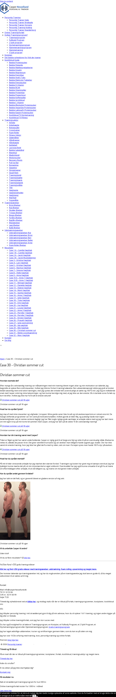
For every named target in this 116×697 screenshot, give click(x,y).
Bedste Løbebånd (16, 150)
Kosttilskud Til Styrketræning (21, 115)
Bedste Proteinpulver (18, 62)
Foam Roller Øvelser (17, 245)
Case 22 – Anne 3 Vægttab (20, 310)
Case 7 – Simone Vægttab (20, 270)
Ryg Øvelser (14, 207)
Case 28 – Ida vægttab (18, 325)
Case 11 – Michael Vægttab (20, 283)
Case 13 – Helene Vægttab (20, 288)
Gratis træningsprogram (59, 627)
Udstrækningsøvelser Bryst (20, 235)
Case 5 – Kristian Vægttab (20, 265)
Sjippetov (13, 167)
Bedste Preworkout (17, 95)
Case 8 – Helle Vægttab (19, 273)
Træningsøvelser (12, 202)
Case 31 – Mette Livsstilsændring (23, 333)
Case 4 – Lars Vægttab (18, 263)
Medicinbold (14, 155)
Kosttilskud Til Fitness (18, 117)
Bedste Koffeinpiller (17, 97)
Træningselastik (16, 182)
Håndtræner (14, 140)
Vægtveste (13, 190)
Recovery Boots (15, 160)
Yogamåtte (13, 200)
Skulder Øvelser (15, 210)
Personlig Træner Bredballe (21, 22)
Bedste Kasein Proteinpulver (21, 112)
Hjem (2, 359)
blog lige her (13, 640)
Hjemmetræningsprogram (20, 47)
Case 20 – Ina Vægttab (18, 305)
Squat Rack (13, 172)
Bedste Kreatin (15, 70)
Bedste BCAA (14, 87)
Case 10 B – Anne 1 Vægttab (21, 280)
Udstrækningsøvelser (14, 230)
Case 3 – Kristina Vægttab (20, 260)
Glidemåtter (14, 137)
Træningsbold (15, 175)
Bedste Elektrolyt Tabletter (20, 80)
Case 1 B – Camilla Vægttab (20, 253)
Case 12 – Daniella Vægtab (20, 285)
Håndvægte (14, 142)
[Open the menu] (1, 345)
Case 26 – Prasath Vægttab (20, 320)
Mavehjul (13, 152)
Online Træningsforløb (14, 32)
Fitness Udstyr (15, 135)
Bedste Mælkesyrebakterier (21, 67)
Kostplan (8, 55)
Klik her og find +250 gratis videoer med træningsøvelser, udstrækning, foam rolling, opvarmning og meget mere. (48, 569)
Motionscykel (14, 157)
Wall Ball (12, 197)
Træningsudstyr (11, 120)
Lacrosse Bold (15, 147)
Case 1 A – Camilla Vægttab (20, 250)
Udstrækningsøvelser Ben (20, 238)
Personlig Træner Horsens (20, 25)
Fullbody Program (16, 40)
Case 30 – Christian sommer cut (22, 330)
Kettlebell (13, 145)
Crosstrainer (14, 130)
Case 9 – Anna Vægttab (19, 275)
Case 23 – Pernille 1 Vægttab (21, 313)
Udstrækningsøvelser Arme (20, 243)
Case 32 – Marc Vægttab (19, 335)
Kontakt (8, 338)
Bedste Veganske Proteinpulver (22, 107)
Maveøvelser (14, 222)
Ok (34, 696)
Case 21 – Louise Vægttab (20, 308)
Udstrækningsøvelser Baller (21, 240)
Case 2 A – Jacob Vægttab (20, 255)
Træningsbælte (15, 177)
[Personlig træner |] (14, 13)
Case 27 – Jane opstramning (21, 323)
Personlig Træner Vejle (19, 20)
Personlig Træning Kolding (20, 27)
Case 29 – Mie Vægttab (19, 328)
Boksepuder (14, 127)
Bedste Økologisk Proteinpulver (22, 105)
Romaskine (13, 165)
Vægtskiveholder (16, 192)
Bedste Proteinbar (17, 92)
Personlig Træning (13, 17)
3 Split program (15, 52)
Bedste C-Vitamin (16, 102)
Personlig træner (14, 644)
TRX (10, 187)
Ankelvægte (14, 125)
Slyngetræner (15, 170)
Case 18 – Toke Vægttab (19, 300)
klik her (27, 558)
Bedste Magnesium (17, 72)
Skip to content (6, 1)
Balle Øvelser (14, 227)
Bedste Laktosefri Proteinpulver (22, 110)
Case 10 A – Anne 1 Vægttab (21, 278)
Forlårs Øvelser (15, 217)
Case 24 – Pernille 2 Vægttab (21, 315)
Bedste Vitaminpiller (17, 90)
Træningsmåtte (15, 185)
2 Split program (15, 42)
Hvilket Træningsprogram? (16, 35)
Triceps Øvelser (15, 212)
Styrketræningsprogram (19, 45)
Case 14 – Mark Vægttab (19, 290)
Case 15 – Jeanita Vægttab (20, 293)
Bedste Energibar (16, 75)
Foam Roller (14, 132)
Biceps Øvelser (15, 215)
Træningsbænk (15, 180)
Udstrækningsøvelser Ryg (20, 232)
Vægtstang (13, 195)
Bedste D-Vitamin (16, 85)
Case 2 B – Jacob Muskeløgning (22, 258)
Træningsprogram (17, 37)
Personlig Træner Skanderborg (22, 30)
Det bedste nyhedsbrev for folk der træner (23, 57)
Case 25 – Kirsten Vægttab (20, 318)
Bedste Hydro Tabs (17, 77)
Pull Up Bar (14, 162)
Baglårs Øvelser (16, 220)
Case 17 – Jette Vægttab (19, 298)
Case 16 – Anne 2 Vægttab (20, 295)
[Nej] (37, 696)
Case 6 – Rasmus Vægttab (20, 268)
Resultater (9, 248)
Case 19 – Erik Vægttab (19, 303)
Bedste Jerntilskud (17, 100)
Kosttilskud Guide (12, 60)
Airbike (12, 122)
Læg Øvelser (14, 225)
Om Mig (8, 340)
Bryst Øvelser (15, 205)
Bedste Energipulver (17, 82)
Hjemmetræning (16, 50)
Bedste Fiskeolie (16, 65)
